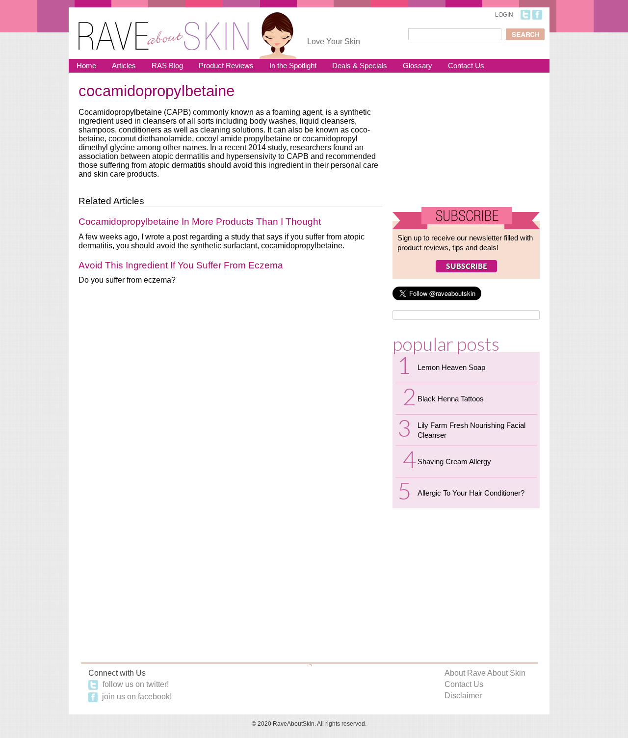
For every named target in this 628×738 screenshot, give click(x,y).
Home (86, 65)
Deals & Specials (359, 65)
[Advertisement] (466, 143)
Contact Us (466, 65)
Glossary (417, 65)
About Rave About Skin (485, 673)
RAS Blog (167, 65)
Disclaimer (463, 695)
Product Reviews (226, 65)
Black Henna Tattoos (451, 399)
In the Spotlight (292, 65)
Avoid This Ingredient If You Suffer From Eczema (180, 265)
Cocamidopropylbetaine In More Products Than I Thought (199, 221)
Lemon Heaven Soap (451, 367)
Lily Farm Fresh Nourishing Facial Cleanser (471, 430)
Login (504, 14)
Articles (124, 65)
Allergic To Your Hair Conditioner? (471, 493)
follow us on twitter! (135, 684)
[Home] (163, 29)
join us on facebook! (136, 696)
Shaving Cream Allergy (454, 461)
